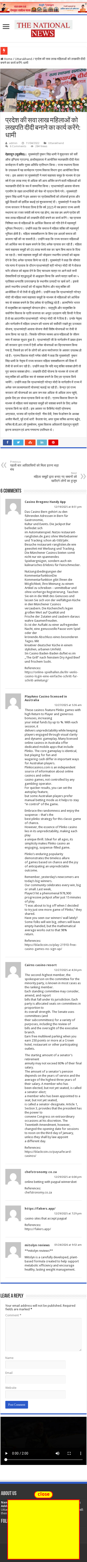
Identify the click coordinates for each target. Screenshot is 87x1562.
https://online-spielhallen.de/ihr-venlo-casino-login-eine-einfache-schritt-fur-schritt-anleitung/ (51, 676)
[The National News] (43, 28)
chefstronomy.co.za (41, 1172)
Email (9, 1373)
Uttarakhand (23, 59)
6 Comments (18, 146)
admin (13, 143)
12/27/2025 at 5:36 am (68, 705)
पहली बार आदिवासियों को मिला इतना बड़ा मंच (34, 465)
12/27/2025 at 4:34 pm (68, 970)
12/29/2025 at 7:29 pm (68, 1213)
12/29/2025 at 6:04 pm (68, 1177)
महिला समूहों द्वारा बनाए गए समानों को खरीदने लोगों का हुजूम (55, 477)
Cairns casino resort (41, 965)
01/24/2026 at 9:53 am (68, 1244)
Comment (13, 1315)
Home (7, 59)
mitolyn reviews (37, 1245)
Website (10, 1388)
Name (9, 1358)
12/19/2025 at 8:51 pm (68, 506)
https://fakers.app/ (40, 1208)
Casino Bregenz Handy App (45, 502)
